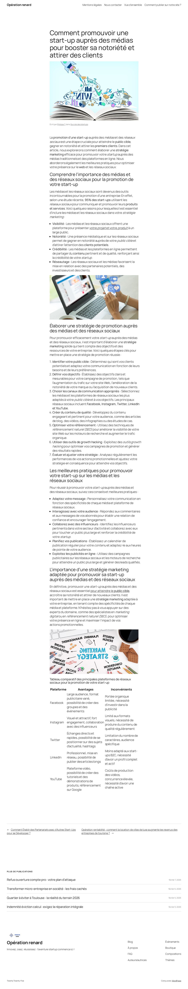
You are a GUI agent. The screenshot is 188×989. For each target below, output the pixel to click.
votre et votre (108, 228)
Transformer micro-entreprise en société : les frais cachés (47, 889)
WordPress (176, 980)
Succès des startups (79, 124)
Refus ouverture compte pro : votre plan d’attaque (41, 879)
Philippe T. (61, 124)
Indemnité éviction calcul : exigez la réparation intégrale (45, 907)
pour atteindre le (110, 591)
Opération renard (19, 5)
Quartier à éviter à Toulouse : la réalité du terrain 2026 (43, 898)
